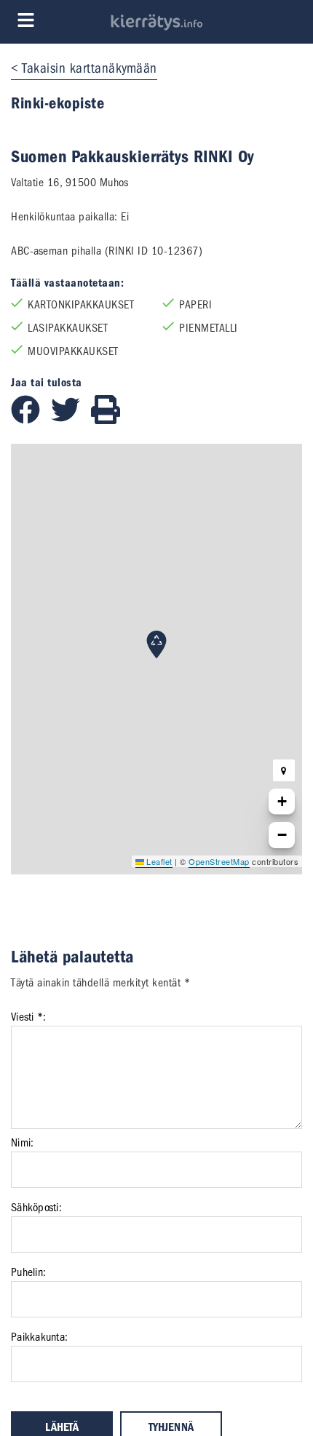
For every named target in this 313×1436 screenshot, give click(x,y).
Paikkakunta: (39, 1337)
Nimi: (22, 1142)
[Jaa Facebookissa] (31, 420)
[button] (156, 644)
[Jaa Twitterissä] (71, 420)
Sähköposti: (36, 1207)
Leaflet (158, 861)
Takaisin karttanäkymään (89, 68)
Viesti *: (28, 1017)
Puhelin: (28, 1272)
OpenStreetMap (219, 861)
